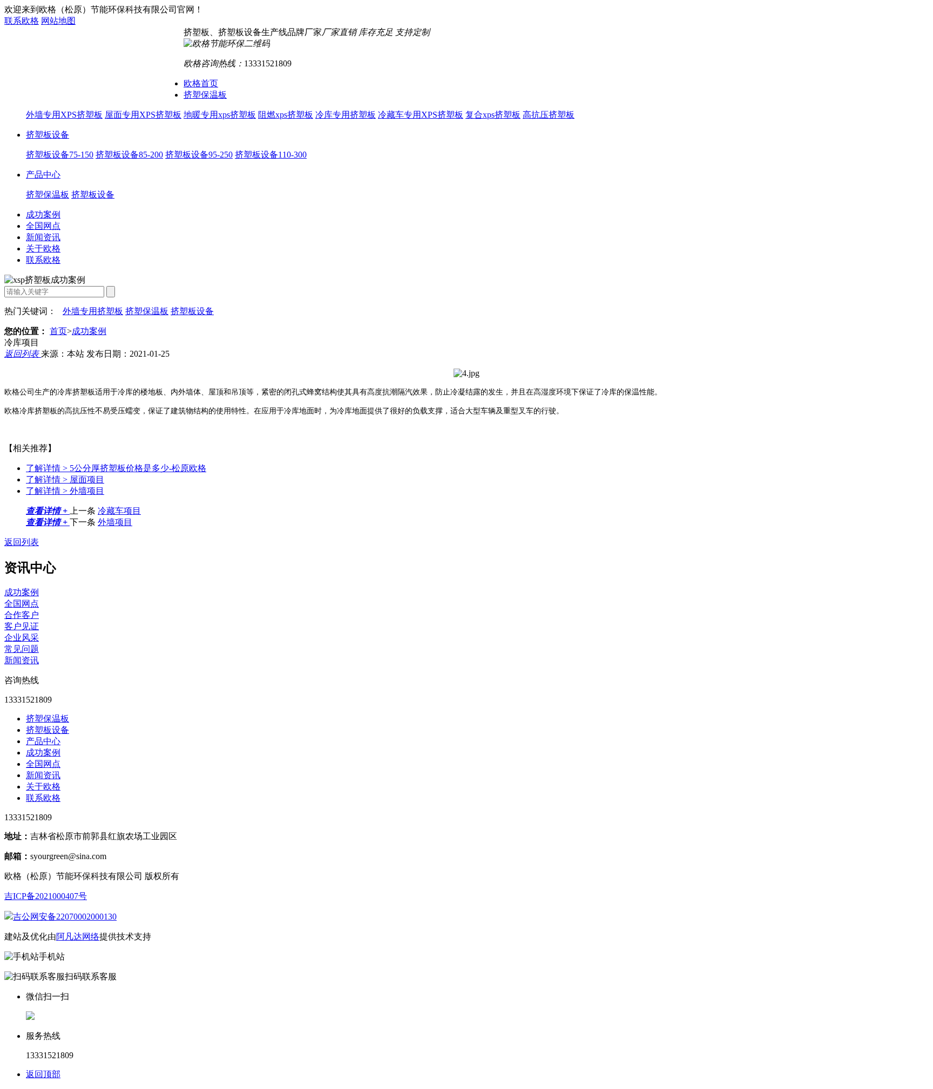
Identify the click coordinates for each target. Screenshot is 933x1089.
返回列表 (22, 353)
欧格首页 (201, 83)
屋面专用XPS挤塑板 (143, 114)
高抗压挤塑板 (548, 114)
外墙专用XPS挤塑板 (64, 114)
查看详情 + (48, 510)
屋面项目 (65, 479)
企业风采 (21, 637)
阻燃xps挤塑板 (285, 114)
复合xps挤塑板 (492, 114)
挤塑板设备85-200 (129, 154)
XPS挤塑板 (99, 65)
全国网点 (43, 225)
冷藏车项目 (119, 510)
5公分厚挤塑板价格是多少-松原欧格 (116, 468)
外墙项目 (65, 490)
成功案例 (43, 214)
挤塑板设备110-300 (271, 154)
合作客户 (21, 615)
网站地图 (58, 20)
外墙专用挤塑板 (93, 311)
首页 (58, 331)
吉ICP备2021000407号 (45, 896)
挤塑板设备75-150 (59, 154)
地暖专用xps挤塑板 (220, 114)
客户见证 (21, 626)
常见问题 (21, 649)
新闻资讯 (43, 237)
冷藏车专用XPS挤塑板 (420, 114)
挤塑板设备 (47, 134)
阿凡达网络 (77, 936)
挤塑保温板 (205, 94)
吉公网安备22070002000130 (65, 916)
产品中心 (43, 174)
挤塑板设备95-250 (199, 154)
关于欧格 (43, 248)
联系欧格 (21, 20)
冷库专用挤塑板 (345, 114)
